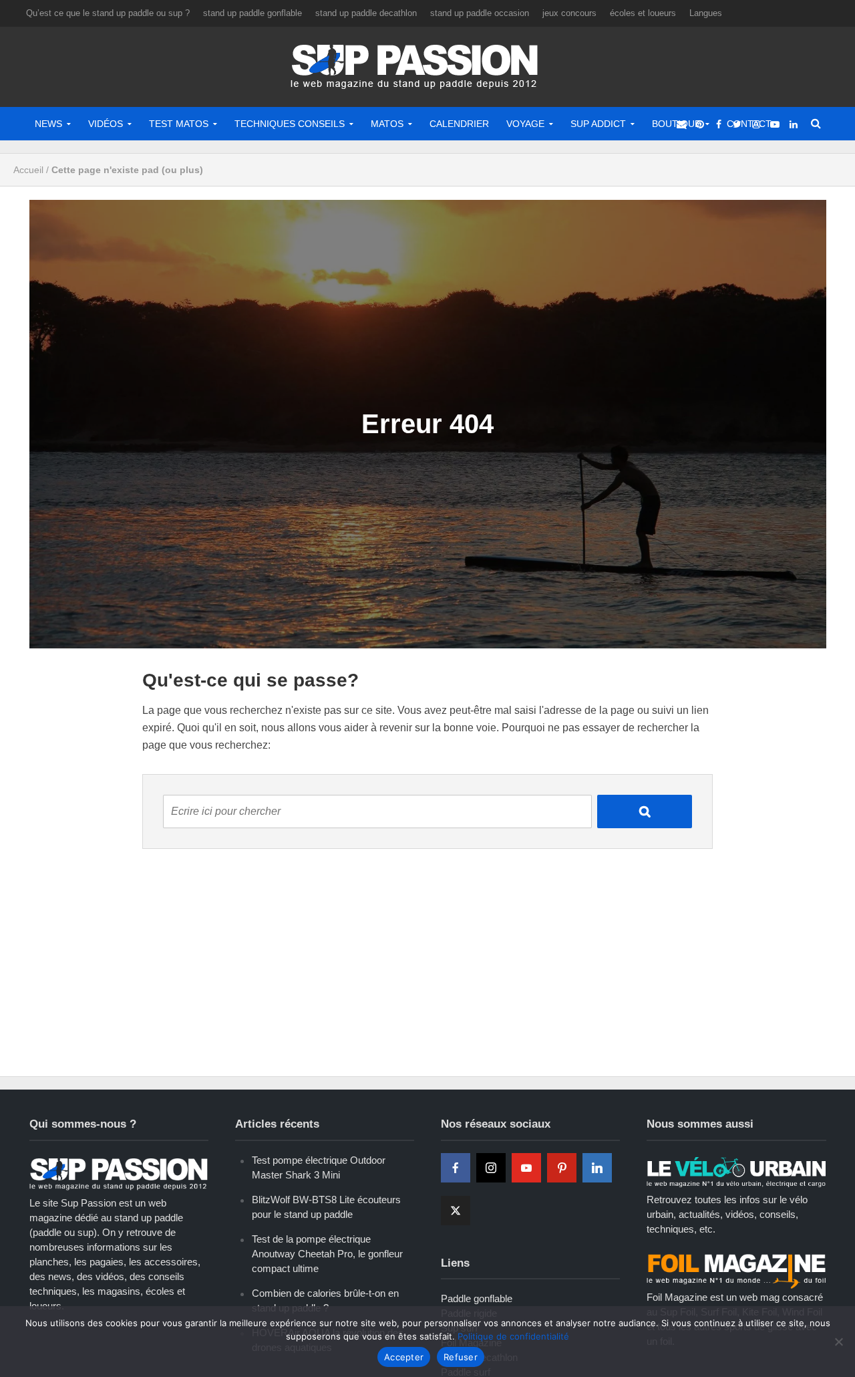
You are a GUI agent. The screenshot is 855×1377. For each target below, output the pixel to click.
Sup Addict (598, 123)
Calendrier (459, 123)
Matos (387, 123)
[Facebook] (455, 1167)
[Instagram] (491, 1167)
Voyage (525, 123)
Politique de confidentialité (513, 1336)
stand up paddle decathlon (366, 13)
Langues (705, 13)
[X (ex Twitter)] (455, 1210)
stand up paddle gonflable (252, 13)
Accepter (403, 1357)
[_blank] (681, 123)
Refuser (461, 1357)
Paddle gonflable (476, 1298)
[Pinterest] (561, 1167)
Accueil (28, 169)
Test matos (178, 123)
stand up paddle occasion (479, 13)
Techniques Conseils (289, 123)
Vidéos (105, 123)
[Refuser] (838, 1341)
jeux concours (569, 13)
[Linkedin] (597, 1167)
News (48, 123)
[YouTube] (526, 1167)
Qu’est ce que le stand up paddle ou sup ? (108, 13)
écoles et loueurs (643, 13)
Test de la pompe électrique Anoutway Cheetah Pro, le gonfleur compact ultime (327, 1253)
